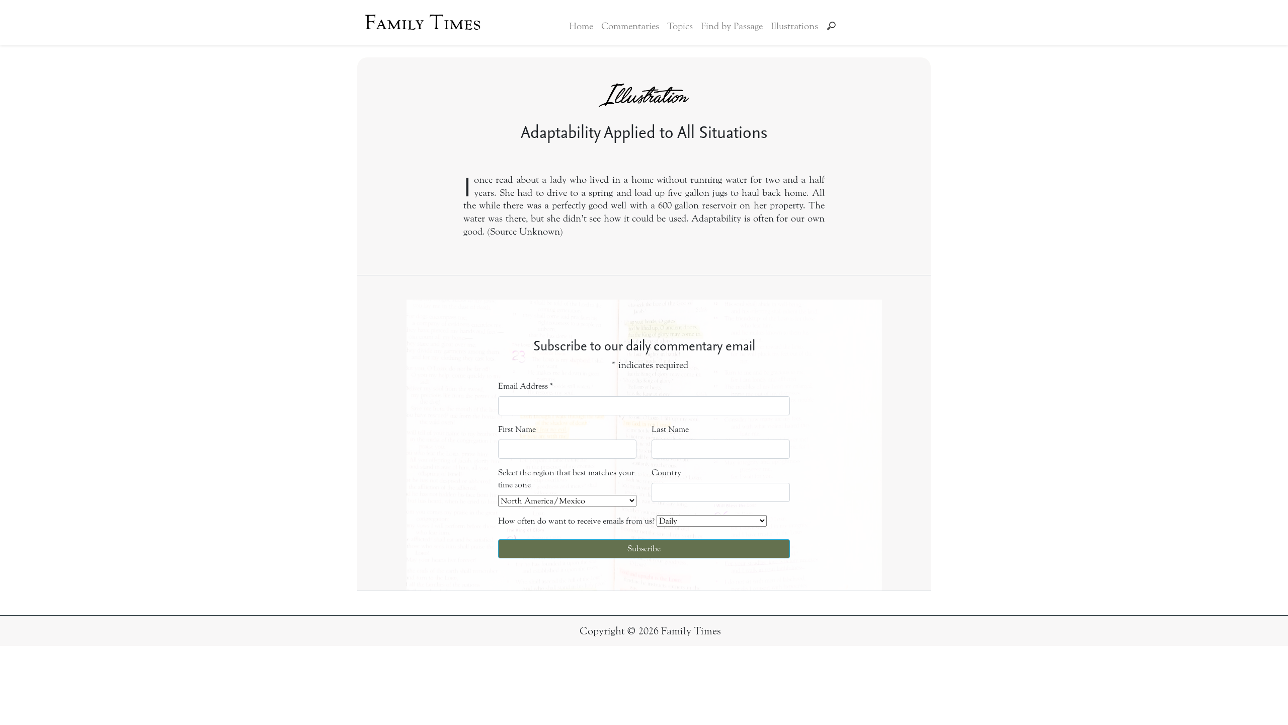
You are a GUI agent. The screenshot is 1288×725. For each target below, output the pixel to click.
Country (666, 472)
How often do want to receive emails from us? (576, 521)
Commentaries (630, 26)
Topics (680, 26)
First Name (517, 429)
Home (581, 26)
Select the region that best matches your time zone (566, 478)
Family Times (423, 23)
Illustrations (794, 26)
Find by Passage (732, 26)
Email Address (525, 386)
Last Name (670, 429)
